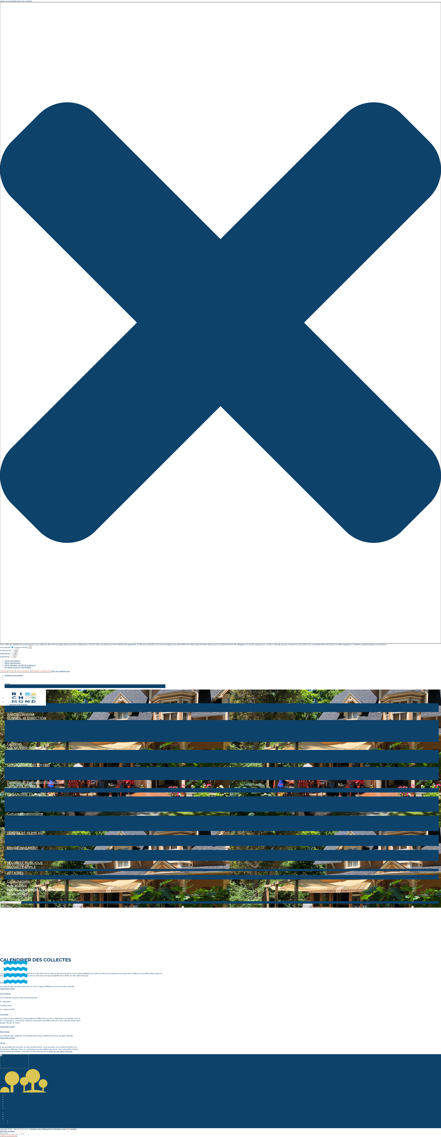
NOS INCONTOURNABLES (16, 1106)
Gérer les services (13, 663)
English (11, 687)
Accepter (4, 671)
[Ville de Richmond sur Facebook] (1, 1127)
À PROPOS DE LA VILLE (15, 1097)
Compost (4, 1014)
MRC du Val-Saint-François (60, 1051)
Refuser (11, 671)
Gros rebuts (5, 994)
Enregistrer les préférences (41, 671)
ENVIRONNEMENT (13, 1108)
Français (12, 685)
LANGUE (8, 1119)
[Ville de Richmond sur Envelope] (4, 1127)
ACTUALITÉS (10, 1095)
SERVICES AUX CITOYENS (16, 1102)
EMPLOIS (9, 1112)
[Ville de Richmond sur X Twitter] (3, 1127)
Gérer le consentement (8, 1136)
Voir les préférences (23, 671)
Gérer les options (12, 661)
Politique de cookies (14, 675)
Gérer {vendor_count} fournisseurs (20, 665)
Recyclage (5, 1032)
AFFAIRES (9, 1104)
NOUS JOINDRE (12, 1114)
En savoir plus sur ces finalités (18, 667)
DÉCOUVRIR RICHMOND (16, 1100)
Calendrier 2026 (7, 989)
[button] (220, 322)
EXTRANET (10, 1117)
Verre (3, 1043)
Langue (7, 683)
